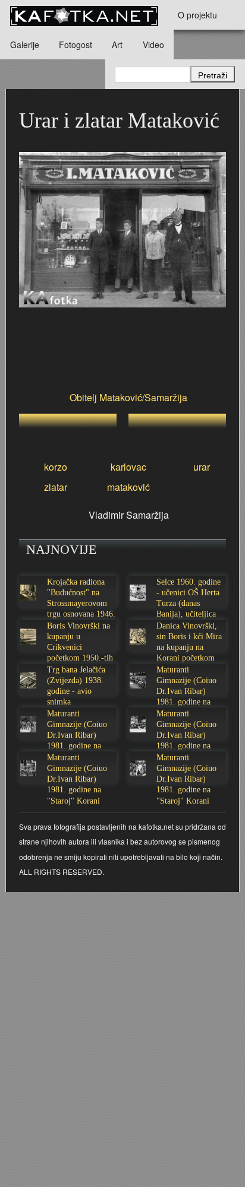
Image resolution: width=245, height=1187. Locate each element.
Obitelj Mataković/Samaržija (128, 397)
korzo (55, 467)
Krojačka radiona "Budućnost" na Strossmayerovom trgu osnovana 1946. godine (81, 603)
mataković (128, 487)
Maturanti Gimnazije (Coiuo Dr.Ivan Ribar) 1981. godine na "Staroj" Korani (186, 691)
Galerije (24, 44)
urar (201, 467)
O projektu (197, 15)
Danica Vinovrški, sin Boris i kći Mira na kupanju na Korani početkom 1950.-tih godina (189, 647)
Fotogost (75, 44)
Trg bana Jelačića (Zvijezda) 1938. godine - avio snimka (76, 686)
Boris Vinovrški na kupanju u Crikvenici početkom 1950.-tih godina (80, 647)
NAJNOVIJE (61, 549)
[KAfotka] (84, 15)
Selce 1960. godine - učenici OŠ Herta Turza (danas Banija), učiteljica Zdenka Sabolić (188, 603)
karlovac (128, 467)
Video (153, 44)
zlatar (55, 487)
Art (117, 44)
